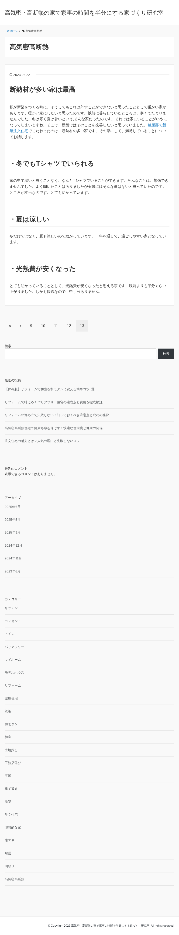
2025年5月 (13, 519)
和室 (8, 737)
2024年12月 (13, 545)
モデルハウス (14, 672)
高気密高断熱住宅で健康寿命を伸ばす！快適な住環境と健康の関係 (54, 428)
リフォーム (13, 685)
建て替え (11, 789)
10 (43, 326)
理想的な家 (13, 827)
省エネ (9, 840)
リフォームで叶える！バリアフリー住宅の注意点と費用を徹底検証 (54, 402)
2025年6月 (13, 507)
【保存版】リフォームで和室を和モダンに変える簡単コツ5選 (50, 389)
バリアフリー (14, 647)
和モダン (11, 724)
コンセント (13, 621)
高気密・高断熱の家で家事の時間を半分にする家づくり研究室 (84, 13)
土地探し (11, 750)
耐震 (8, 853)
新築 (8, 801)
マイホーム (13, 659)
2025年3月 (13, 532)
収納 (8, 711)
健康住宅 (11, 698)
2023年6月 (13, 571)
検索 (8, 346)
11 (56, 326)
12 (69, 326)
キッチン (11, 608)
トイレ (9, 634)
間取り (9, 866)
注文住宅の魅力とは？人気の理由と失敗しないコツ (42, 441)
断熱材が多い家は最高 (43, 89)
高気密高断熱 (14, 879)
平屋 (8, 775)
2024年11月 (13, 558)
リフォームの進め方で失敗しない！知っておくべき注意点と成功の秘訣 (57, 415)
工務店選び (13, 763)
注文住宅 (11, 814)
